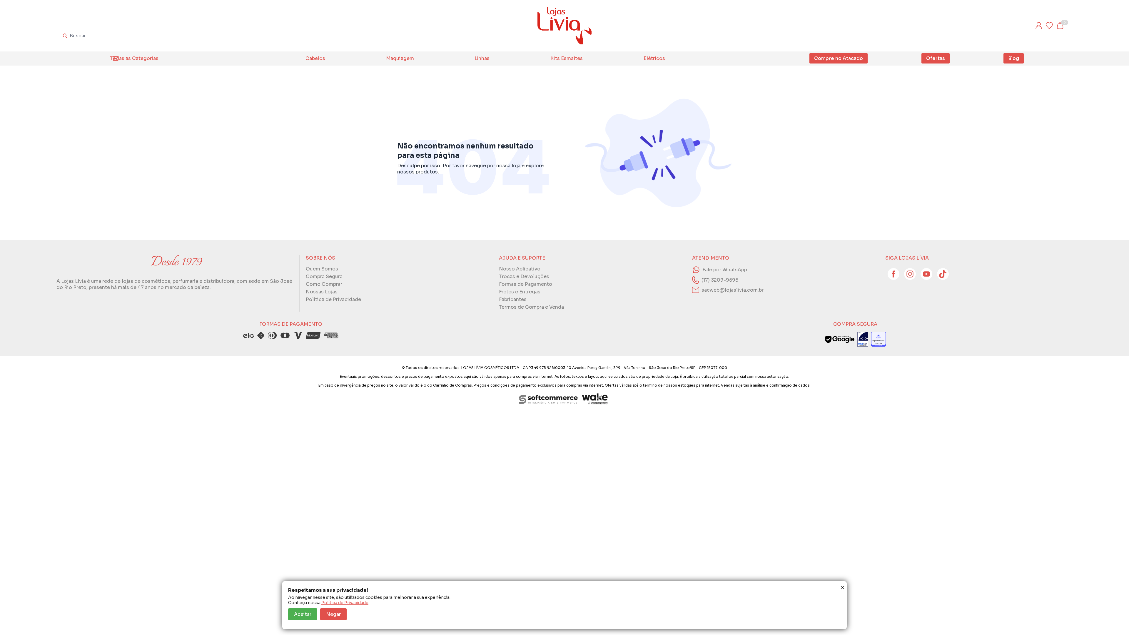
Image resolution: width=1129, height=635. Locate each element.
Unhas (482, 58)
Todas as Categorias (134, 58)
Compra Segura (324, 276)
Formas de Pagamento (525, 284)
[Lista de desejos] (1049, 25)
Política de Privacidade (344, 602)
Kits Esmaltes (566, 58)
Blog (1013, 58)
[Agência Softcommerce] (548, 399)
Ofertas (935, 58)
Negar (333, 614)
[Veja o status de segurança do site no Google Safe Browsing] (839, 339)
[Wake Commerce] (595, 399)
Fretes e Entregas (519, 292)
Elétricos (654, 58)
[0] (1059, 25)
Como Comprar (324, 284)
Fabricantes (513, 299)
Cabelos (315, 58)
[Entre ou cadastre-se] (1038, 25)
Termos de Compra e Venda (531, 307)
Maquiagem (400, 58)
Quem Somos (322, 269)
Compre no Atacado (838, 58)
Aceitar (302, 614)
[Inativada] (862, 339)
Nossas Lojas (322, 292)
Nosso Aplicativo (519, 269)
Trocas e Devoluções (524, 276)
